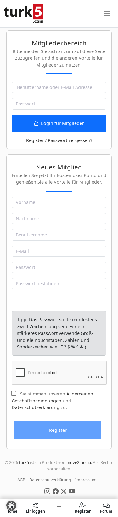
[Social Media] (47, 491)
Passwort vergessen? (70, 140)
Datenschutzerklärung (35, 407)
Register (35, 140)
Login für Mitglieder (62, 123)
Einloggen (35, 510)
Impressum (86, 480)
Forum (106, 510)
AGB (21, 480)
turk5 (24, 462)
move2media (78, 462)
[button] (11, 505)
